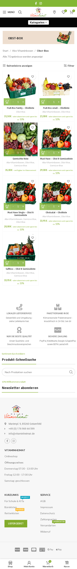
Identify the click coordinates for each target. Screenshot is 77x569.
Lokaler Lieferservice (19, 313)
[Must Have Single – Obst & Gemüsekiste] (21, 193)
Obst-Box (20, 111)
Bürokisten (10, 507)
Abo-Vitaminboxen (22, 50)
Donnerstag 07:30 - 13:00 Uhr (21, 468)
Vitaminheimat (14, 450)
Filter (71, 65)
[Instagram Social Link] (40, 3)
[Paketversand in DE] (58, 307)
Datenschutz (47, 513)
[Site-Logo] (38, 11)
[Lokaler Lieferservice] (19, 307)
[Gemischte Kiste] (21, 139)
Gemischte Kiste (20, 158)
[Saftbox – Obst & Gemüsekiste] (21, 249)
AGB (43, 501)
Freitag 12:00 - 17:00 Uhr (18, 474)
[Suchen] (20, 12)
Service (45, 494)
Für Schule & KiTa (16, 500)
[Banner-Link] (38, 37)
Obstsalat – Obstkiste (56, 212)
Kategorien (37, 22)
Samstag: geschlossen (17, 480)
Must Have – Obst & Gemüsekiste (56, 158)
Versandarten (52, 524)
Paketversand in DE (58, 313)
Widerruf (45, 531)
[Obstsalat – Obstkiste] (56, 193)
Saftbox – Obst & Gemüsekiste (20, 269)
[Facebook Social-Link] (36, 3)
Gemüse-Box (20, 165)
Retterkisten (14, 512)
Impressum (46, 507)
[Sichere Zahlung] (58, 330)
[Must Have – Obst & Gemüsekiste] (56, 139)
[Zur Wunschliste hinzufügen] (33, 77)
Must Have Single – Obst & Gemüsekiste (21, 214)
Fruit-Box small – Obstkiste (56, 108)
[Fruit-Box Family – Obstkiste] (21, 89)
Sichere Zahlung (57, 336)
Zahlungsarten (48, 519)
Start (5, 50)
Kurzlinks (11, 494)
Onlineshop (11, 456)
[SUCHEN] (71, 372)
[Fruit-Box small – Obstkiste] (56, 89)
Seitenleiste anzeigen (19, 65)
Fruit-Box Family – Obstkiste (20, 108)
